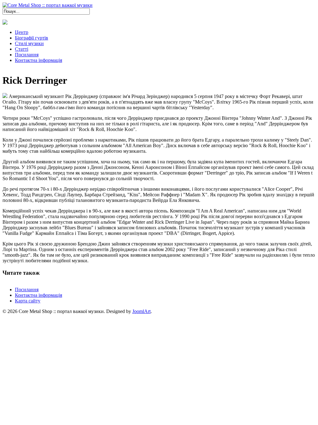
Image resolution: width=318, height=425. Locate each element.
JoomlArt (141, 311)
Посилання (27, 289)
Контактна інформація (38, 295)
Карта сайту (27, 300)
